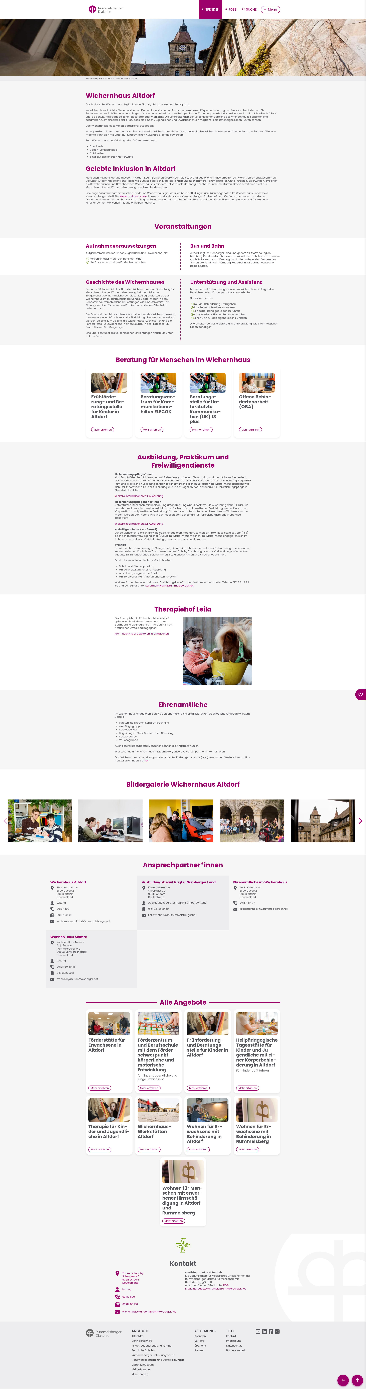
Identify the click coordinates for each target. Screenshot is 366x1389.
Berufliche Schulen (143, 1350)
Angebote (140, 1331)
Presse (198, 1350)
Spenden (212, 9)
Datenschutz (234, 1345)
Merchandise (140, 1374)
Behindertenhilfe (142, 1341)
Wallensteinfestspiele (133, 196)
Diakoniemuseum (143, 1364)
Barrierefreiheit (235, 1350)
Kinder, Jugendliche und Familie (151, 1345)
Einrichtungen (106, 78)
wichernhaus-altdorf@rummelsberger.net (83, 921)
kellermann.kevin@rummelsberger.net (264, 909)
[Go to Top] (357, 1380)
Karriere (199, 1341)
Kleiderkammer (141, 1369)
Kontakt (231, 1336)
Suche (251, 9)
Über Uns (200, 1345)
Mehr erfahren (103, 429)
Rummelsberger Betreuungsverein (153, 1355)
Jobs (232, 9)
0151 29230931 (65, 973)
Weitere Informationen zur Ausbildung (139, 496)
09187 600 (63, 909)
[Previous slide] (6, 821)
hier (146, 760)
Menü (272, 9)
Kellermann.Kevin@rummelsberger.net (169, 585)
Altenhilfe (137, 1336)
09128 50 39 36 (66, 966)
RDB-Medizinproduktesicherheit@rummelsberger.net (215, 1287)
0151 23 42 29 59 (158, 909)
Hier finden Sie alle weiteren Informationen (142, 633)
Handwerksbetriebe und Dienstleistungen (158, 1360)
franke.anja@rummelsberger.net (77, 979)
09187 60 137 (247, 902)
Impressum (233, 1341)
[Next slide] (360, 821)
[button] (40, 840)
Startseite (91, 78)
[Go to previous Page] (343, 1380)
